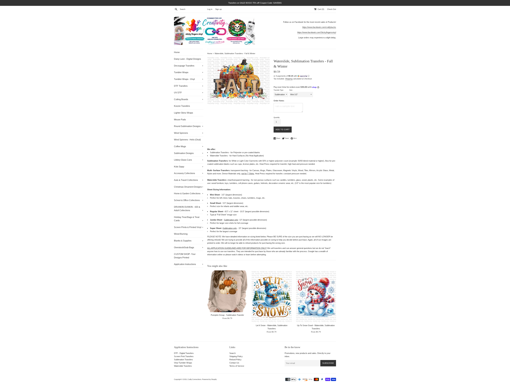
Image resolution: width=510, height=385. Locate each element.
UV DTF (188, 92)
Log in (209, 9)
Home (177, 52)
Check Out (331, 9)
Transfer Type (278, 90)
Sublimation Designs (188, 153)
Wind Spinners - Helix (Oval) (187, 140)
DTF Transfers (188, 86)
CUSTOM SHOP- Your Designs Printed (185, 256)
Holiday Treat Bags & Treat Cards (188, 219)
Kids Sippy (188, 167)
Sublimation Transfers (183, 359)
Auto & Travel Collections (188, 180)
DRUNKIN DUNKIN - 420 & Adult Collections (188, 209)
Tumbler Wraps (188, 72)
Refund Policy (235, 359)
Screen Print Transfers (184, 356)
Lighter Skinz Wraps (183, 113)
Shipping (288, 79)
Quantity (277, 117)
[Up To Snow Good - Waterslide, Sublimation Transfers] (316, 296)
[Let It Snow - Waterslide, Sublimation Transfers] (271, 296)
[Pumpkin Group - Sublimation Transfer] (227, 291)
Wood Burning (181, 234)
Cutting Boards (188, 99)
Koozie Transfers (182, 106)
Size (290, 90)
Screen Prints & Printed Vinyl (188, 227)
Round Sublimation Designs (188, 126)
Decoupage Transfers (188, 66)
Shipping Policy (236, 356)
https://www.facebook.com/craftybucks (319, 27)
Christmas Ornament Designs (188, 187)
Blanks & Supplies (188, 241)
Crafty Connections (194, 379)
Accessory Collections (188, 173)
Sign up (218, 9)
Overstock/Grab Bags (188, 247)
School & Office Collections (188, 200)
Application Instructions (188, 264)
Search (232, 353)
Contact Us (234, 363)
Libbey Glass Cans (188, 160)
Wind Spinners (188, 133)
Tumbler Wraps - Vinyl (188, 79)
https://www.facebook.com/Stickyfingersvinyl (316, 32)
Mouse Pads (180, 119)
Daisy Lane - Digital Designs (187, 59)
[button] (305, 76)
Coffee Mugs (188, 146)
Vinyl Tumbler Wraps (183, 363)
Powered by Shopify (209, 379)
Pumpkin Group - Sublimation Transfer (227, 315)
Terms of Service (236, 366)
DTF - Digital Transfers (184, 353)
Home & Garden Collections (188, 193)
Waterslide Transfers (183, 366)
